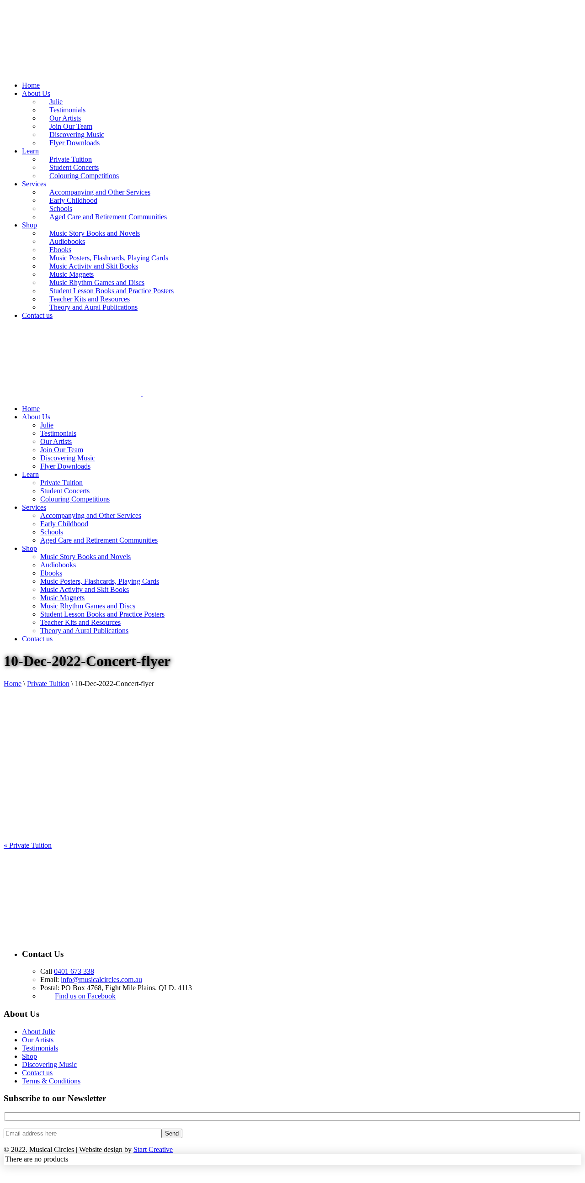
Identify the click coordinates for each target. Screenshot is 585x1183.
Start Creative (153, 1149)
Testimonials (67, 110)
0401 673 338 (74, 971)
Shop (29, 225)
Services (34, 184)
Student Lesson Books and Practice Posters (111, 291)
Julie (56, 102)
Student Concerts (74, 167)
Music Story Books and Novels (94, 233)
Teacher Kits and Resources (89, 299)
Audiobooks (67, 241)
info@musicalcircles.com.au (101, 979)
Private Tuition (70, 159)
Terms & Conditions (51, 1081)
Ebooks (60, 250)
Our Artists (65, 118)
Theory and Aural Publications (93, 307)
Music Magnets (71, 274)
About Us (36, 93)
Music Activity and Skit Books (93, 266)
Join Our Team (70, 126)
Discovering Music (76, 134)
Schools (60, 208)
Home (31, 85)
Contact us (37, 315)
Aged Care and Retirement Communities (108, 217)
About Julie (38, 1031)
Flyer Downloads (74, 143)
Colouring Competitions (84, 176)
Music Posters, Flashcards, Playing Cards (108, 258)
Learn (30, 151)
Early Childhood (73, 200)
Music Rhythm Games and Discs (96, 282)
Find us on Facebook (85, 996)
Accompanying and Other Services (99, 192)
